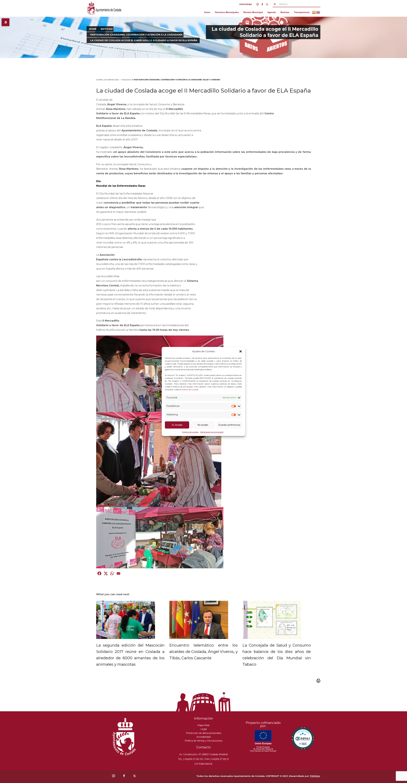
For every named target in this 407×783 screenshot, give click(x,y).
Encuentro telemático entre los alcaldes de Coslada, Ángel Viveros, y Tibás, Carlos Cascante (203, 651)
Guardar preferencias (229, 424)
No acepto (202, 424)
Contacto (203, 747)
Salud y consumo (211, 80)
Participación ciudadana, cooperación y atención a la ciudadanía (168, 80)
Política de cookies (190, 432)
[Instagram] (257, 4)
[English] (318, 12)
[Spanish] (314, 12)
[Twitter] (267, 4)
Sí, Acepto (177, 424)
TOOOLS (315, 776)
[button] (240, 351)
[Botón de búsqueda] (274, 4)
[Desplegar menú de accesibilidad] (5, 22)
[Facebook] (262, 4)
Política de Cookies (189, 389)
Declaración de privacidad (211, 432)
